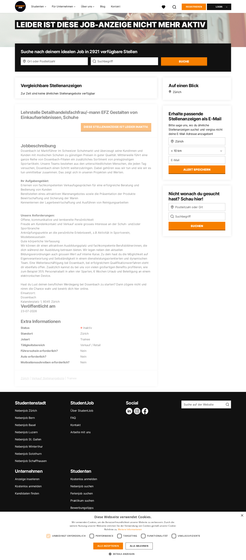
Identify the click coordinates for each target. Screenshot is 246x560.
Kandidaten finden (27, 493)
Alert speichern (197, 169)
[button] (123, 554)
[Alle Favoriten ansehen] (163, 6)
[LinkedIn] (130, 411)
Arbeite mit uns (80, 432)
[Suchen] (174, 6)
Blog (103, 6)
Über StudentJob (81, 410)
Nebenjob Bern (25, 418)
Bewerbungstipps (81, 508)
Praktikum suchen (82, 500)
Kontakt (115, 6)
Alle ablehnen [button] (139, 545)
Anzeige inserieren (27, 479)
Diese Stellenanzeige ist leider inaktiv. (116, 127)
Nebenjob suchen (81, 486)
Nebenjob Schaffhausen (31, 461)
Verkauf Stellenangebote (48, 378)
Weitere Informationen (130, 529)
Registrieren (194, 7)
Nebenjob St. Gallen (28, 439)
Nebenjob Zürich (26, 410)
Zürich (25, 378)
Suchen (197, 226)
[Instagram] (138, 411)
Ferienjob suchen (81, 493)
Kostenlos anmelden (28, 486)
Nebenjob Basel (25, 425)
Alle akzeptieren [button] (108, 545)
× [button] (242, 515)
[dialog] (123, 536)
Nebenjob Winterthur (29, 446)
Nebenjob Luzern (26, 432)
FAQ (73, 418)
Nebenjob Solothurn (28, 453)
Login (219, 7)
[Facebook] (146, 411)
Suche (184, 61)
